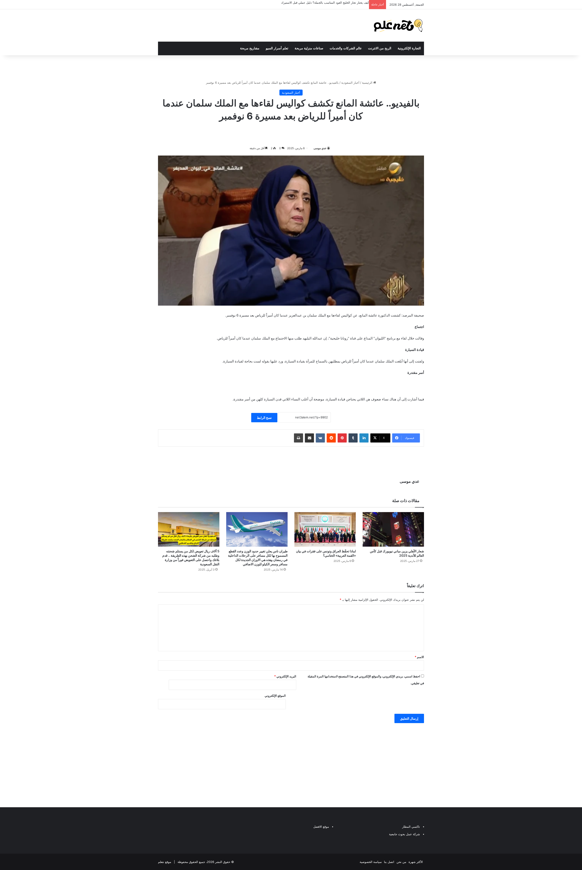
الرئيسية (367, 82)
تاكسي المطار (411, 826)
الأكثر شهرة (416, 862)
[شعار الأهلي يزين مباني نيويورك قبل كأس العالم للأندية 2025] (393, 529)
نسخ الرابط (264, 418)
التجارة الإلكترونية (409, 48)
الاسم (419, 657)
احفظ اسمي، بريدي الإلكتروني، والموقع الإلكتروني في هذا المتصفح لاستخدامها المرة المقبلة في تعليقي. (366, 679)
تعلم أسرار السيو (277, 48)
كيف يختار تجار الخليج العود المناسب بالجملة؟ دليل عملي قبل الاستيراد (325, 2)
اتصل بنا (389, 862)
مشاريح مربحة (249, 48)
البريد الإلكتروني (285, 676)
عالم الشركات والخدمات (346, 48)
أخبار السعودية (350, 82)
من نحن (401, 862)
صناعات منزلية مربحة (309, 48)
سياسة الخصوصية (371, 862)
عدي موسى (320, 148)
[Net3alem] (398, 25)
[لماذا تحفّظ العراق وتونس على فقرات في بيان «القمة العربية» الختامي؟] (325, 529)
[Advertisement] (291, 764)
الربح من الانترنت (379, 48)
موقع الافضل (321, 826)
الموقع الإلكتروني (275, 695)
